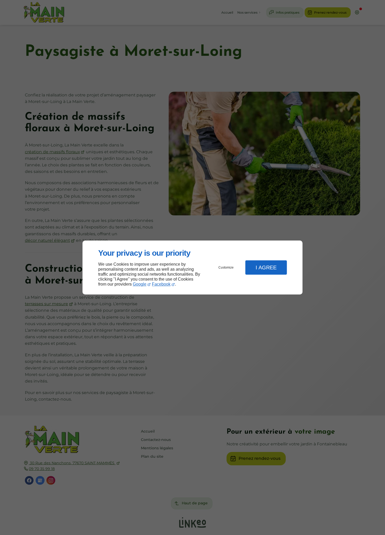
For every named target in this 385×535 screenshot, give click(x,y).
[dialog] (192, 268)
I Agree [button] (266, 267)
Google (139, 284)
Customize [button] (226, 267)
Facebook (161, 284)
